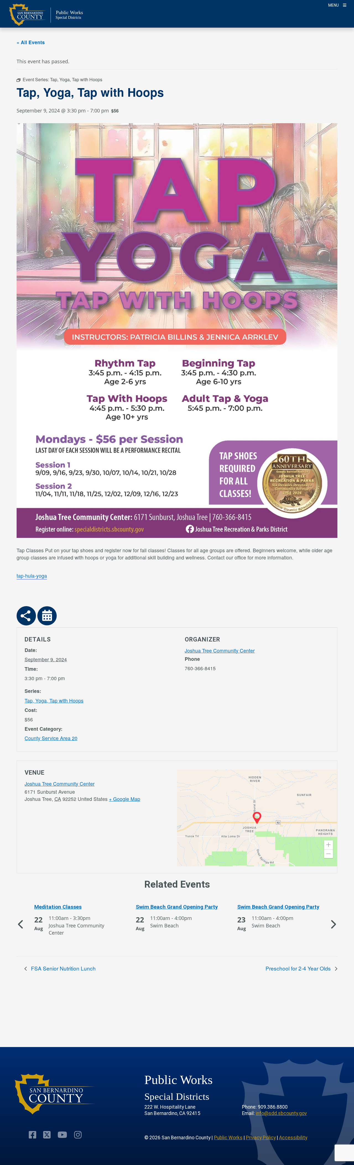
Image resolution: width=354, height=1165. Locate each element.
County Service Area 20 (51, 738)
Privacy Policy (261, 1137)
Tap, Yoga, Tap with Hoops (54, 700)
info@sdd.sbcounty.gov (281, 1113)
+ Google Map (124, 798)
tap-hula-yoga (32, 575)
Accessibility (293, 1137)
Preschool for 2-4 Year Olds (299, 968)
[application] (257, 818)
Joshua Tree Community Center (220, 650)
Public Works (228, 1137)
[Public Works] (55, 1094)
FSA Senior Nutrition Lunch (63, 968)
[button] (328, 844)
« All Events (31, 42)
